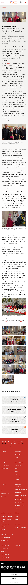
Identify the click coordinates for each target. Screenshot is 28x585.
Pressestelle (4, 468)
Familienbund (18, 477)
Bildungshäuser (5, 537)
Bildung (17, 513)
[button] (4, 7)
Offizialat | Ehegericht (7, 534)
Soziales (3, 488)
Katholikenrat (4, 540)
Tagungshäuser (19, 462)
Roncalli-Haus (18, 465)
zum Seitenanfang (6, 446)
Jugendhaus (18, 479)
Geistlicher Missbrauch (21, 489)
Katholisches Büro (6, 519)
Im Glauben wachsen (20, 495)
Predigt (9, 63)
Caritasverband (5, 545)
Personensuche (5, 465)
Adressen (17, 545)
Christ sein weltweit (20, 505)
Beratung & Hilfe (19, 502)
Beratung (3, 484)
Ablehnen (14, 578)
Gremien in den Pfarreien (5, 525)
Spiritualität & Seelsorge (18, 485)
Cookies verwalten (14, 582)
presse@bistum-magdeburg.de (10, 322)
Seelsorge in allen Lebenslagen (19, 498)
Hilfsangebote (5, 557)
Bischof (3, 522)
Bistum (3, 529)
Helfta (16, 468)
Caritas (16, 471)
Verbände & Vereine (6, 516)
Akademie (17, 519)
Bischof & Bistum (6, 513)
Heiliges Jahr (18, 492)
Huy (16, 474)
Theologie (17, 524)
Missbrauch (4, 496)
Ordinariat (4, 532)
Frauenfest (17, 508)
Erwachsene (18, 522)
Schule (16, 457)
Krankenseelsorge (6, 490)
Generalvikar (18, 454)
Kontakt (3, 462)
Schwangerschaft (6, 493)
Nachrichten (4, 548)
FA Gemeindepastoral (20, 527)
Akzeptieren (14, 574)
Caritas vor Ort (5, 554)
